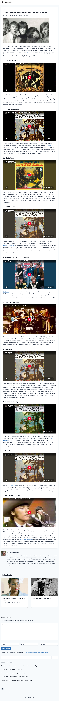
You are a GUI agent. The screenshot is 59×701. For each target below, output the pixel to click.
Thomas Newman (9, 15)
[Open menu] (56, 2)
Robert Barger (37, 601)
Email (23, 644)
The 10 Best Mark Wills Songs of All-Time (13, 673)
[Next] (56, 592)
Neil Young (13, 485)
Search (55, 657)
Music (4, 9)
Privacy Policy (17, 692)
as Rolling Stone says (25, 539)
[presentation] (14, 587)
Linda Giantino (8, 602)
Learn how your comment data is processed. (37, 652)
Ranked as (6, 292)
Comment (5, 625)
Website (43, 644)
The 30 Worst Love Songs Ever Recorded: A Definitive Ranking (19, 666)
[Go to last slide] (3, 592)
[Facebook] (2, 689)
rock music (29, 52)
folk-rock (50, 145)
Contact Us (10, 692)
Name (4, 644)
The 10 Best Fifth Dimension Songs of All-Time (14, 676)
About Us (4, 692)
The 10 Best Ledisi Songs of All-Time (11, 669)
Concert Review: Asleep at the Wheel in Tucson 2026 (16, 680)
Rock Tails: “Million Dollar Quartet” (42, 598)
